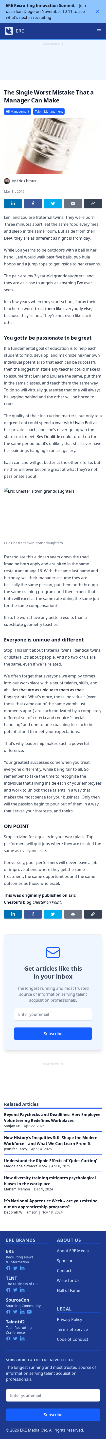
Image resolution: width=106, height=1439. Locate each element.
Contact (64, 1270)
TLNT (11, 1278)
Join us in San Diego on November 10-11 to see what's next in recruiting (46, 11)
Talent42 (15, 1322)
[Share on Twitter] (53, 203)
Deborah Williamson (20, 1212)
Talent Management (49, 111)
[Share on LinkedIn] (13, 203)
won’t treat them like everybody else (57, 308)
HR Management (17, 111)
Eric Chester (27, 180)
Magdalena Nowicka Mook (25, 1166)
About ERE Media (73, 1250)
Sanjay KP (12, 1125)
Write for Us (68, 1280)
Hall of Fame (68, 1290)
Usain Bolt (82, 422)
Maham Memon (17, 1189)
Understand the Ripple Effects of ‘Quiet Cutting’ (50, 1160)
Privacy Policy (69, 1319)
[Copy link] (93, 203)
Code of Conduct (72, 1339)
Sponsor (65, 1260)
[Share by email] (73, 203)
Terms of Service (72, 1329)
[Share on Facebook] (33, 203)
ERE (10, 1251)
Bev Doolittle (48, 436)
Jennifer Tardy (15, 1149)
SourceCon (17, 1300)
